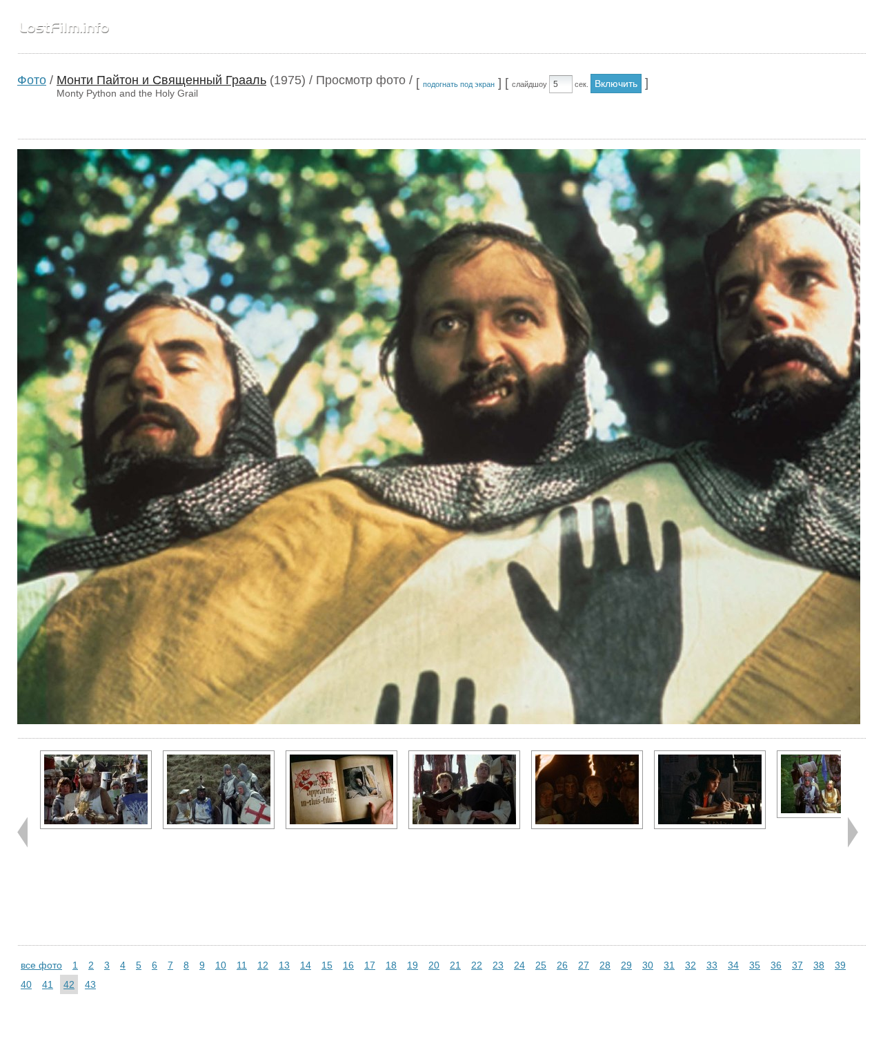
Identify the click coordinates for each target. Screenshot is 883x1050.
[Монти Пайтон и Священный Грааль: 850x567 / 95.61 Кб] (587, 789)
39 (840, 965)
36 (776, 965)
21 (455, 965)
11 (242, 965)
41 (47, 984)
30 (647, 965)
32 (690, 965)
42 (69, 984)
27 (583, 965)
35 (754, 965)
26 (562, 965)
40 (26, 984)
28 (605, 965)
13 (284, 965)
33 (711, 965)
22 (476, 965)
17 (369, 965)
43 (90, 984)
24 (519, 965)
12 (262, 965)
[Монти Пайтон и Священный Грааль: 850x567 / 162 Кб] (218, 789)
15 (327, 965)
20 (433, 965)
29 (626, 965)
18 (391, 965)
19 (412, 965)
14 (305, 965)
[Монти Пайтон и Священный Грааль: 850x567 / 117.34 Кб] (464, 789)
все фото (41, 965)
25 (540, 965)
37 (797, 965)
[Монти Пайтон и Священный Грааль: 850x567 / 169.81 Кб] (96, 789)
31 (669, 965)
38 (818, 965)
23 (498, 965)
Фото (31, 80)
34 (733, 965)
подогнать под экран (459, 84)
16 (348, 965)
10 (220, 965)
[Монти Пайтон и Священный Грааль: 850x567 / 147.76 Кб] (341, 789)
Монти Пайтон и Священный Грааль (161, 80)
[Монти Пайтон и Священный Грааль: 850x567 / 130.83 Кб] (710, 789)
